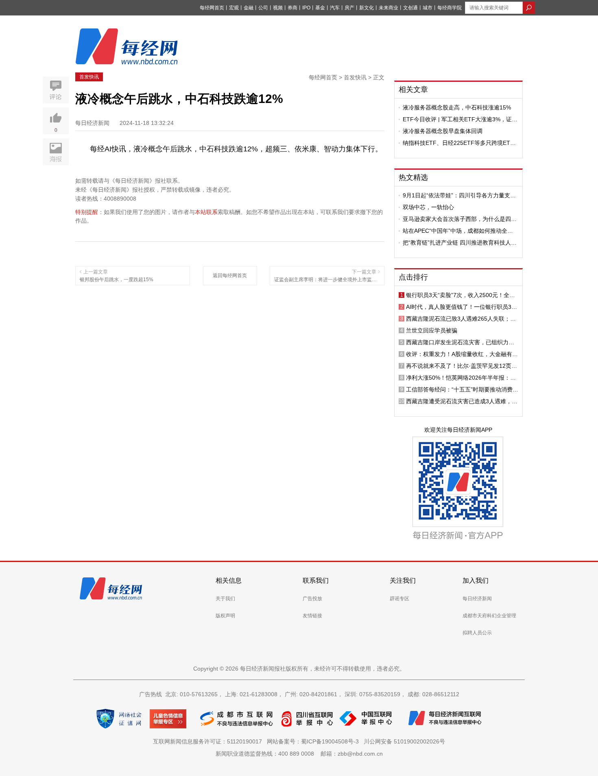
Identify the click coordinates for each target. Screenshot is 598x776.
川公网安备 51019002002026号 (404, 741)
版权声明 (225, 616)
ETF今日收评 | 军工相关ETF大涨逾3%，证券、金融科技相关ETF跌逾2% (457, 119)
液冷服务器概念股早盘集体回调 (442, 131)
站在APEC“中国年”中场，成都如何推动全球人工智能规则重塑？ (458, 231)
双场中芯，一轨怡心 (428, 207)
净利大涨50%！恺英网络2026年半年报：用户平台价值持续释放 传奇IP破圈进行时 (461, 377)
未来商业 (388, 8)
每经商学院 (449, 8)
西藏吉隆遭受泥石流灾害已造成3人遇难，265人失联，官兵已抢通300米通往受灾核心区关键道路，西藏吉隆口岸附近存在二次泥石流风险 (461, 401)
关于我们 (225, 598)
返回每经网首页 (230, 275)
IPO (306, 8)
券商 (292, 8)
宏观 (234, 8)
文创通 (410, 8)
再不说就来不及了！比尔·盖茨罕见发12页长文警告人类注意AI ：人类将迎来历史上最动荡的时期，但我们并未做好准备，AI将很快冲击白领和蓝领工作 (461, 366)
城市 (427, 8)
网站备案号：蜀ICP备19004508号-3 (314, 741)
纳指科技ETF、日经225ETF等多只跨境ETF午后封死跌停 (458, 143)
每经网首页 (212, 8)
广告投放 (312, 598)
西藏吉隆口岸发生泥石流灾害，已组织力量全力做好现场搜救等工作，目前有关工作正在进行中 (460, 342)
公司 (263, 8)
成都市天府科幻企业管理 (489, 616)
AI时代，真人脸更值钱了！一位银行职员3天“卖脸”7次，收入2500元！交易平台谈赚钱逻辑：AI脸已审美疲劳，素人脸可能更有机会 (461, 307)
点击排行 (413, 277)
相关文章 (413, 89)
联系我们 (316, 580)
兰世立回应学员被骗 (431, 330)
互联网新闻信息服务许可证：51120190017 (209, 741)
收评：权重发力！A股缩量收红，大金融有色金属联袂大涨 (462, 354)
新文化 (366, 8)
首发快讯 (89, 77)
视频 (278, 8)
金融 (248, 8)
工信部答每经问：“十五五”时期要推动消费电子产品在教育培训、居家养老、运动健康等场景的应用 (462, 389)
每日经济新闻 (477, 598)
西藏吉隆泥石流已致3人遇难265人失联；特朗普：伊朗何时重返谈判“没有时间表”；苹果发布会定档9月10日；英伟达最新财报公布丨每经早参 (462, 318)
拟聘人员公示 (477, 633)
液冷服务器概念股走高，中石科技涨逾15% (457, 107)
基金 (320, 8)
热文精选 (413, 177)
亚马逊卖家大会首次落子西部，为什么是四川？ (457, 219)
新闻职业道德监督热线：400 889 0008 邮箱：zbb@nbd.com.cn (299, 753)
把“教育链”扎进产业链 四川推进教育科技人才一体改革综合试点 (460, 242)
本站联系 (206, 212)
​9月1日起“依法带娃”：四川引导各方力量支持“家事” (459, 195)
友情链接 (312, 616)
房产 (349, 8)
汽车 (335, 8)
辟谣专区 (399, 598)
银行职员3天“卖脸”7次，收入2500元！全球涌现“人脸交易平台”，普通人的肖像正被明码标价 (462, 295)
